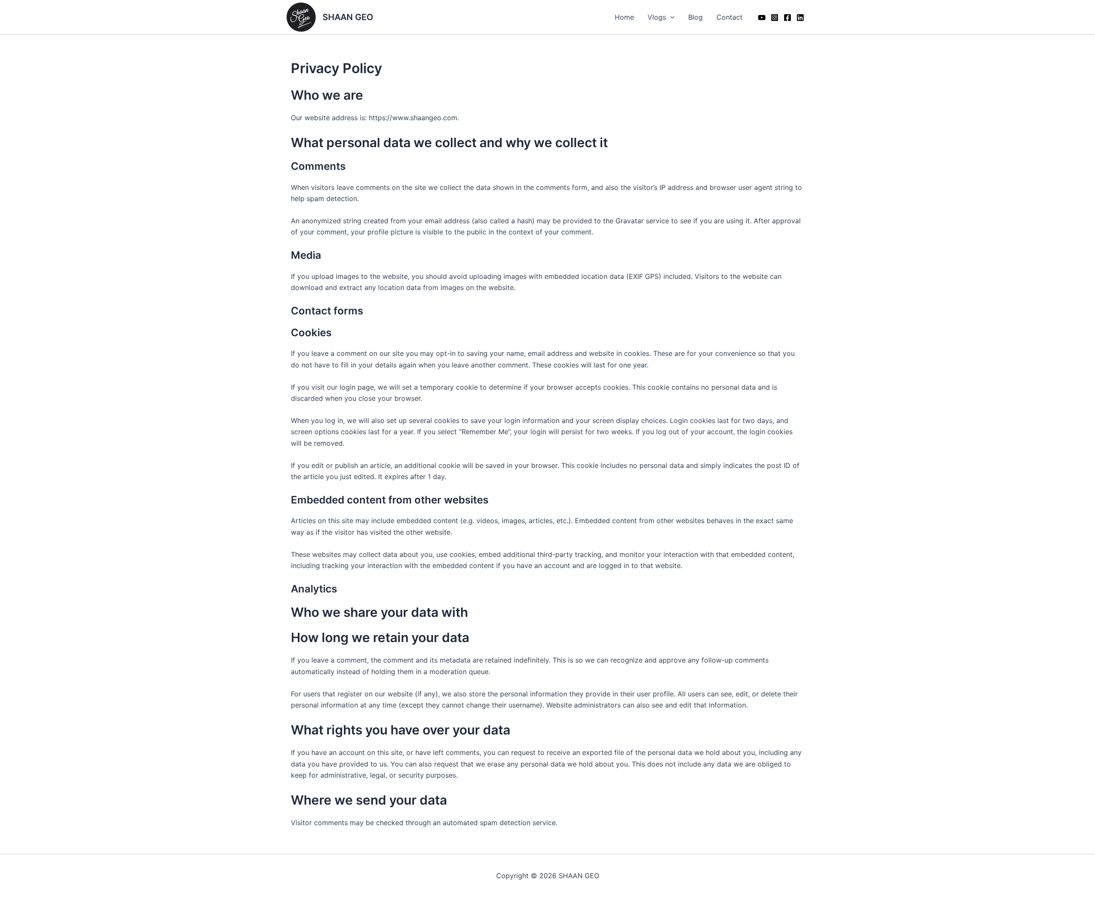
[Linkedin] (800, 17)
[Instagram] (774, 17)
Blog (695, 17)
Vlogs (657, 17)
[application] (670, 17)
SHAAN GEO (348, 17)
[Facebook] (787, 17)
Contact (729, 17)
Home (624, 17)
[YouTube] (762, 17)
